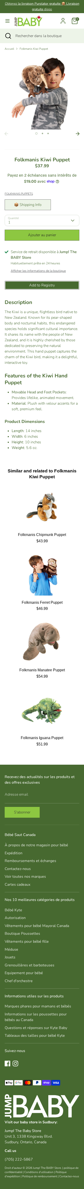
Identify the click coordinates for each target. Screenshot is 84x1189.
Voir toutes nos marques (25, 876)
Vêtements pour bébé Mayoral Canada (37, 925)
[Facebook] (7, 1063)
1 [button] (36, 133)
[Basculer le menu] (7, 21)
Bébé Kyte (13, 910)
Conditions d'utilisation (38, 1172)
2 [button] (42, 133)
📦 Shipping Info (28, 204)
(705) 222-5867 (19, 1159)
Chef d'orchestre (19, 981)
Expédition (13, 853)
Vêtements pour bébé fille (27, 941)
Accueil (9, 49)
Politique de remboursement (39, 1176)
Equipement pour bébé (24, 973)
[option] (42, 91)
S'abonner (22, 812)
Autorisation (15, 917)
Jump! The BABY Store (47, 1168)
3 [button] (48, 133)
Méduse (11, 949)
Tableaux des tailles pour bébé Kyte (35, 1035)
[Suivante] (78, 134)
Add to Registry (42, 285)
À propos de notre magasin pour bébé (36, 845)
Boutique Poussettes (22, 933)
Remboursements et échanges (30, 860)
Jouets (10, 957)
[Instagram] (15, 1063)
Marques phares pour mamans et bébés (38, 1006)
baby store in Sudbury (38, 1122)
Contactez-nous (18, 868)
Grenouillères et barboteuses (29, 965)
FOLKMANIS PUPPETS (19, 194)
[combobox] (46, 36)
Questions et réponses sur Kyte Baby (36, 1027)
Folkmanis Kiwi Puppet (34, 49)
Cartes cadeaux (17, 884)
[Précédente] (6, 134)
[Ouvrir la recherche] (8, 36)
